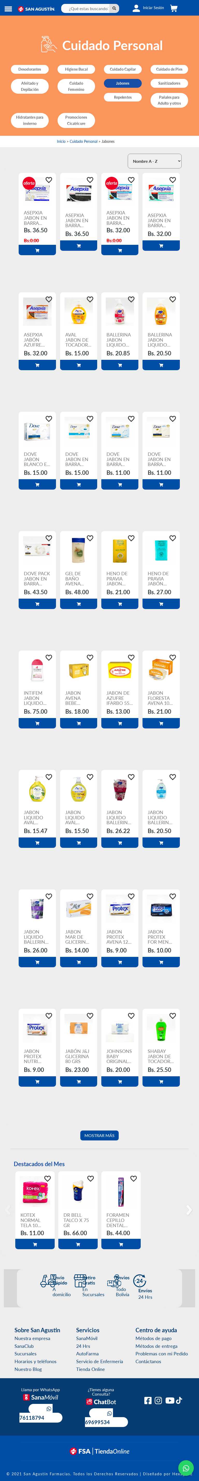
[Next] (190, 1210)
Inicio (61, 141)
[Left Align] (114, 8)
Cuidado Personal (83, 141)
